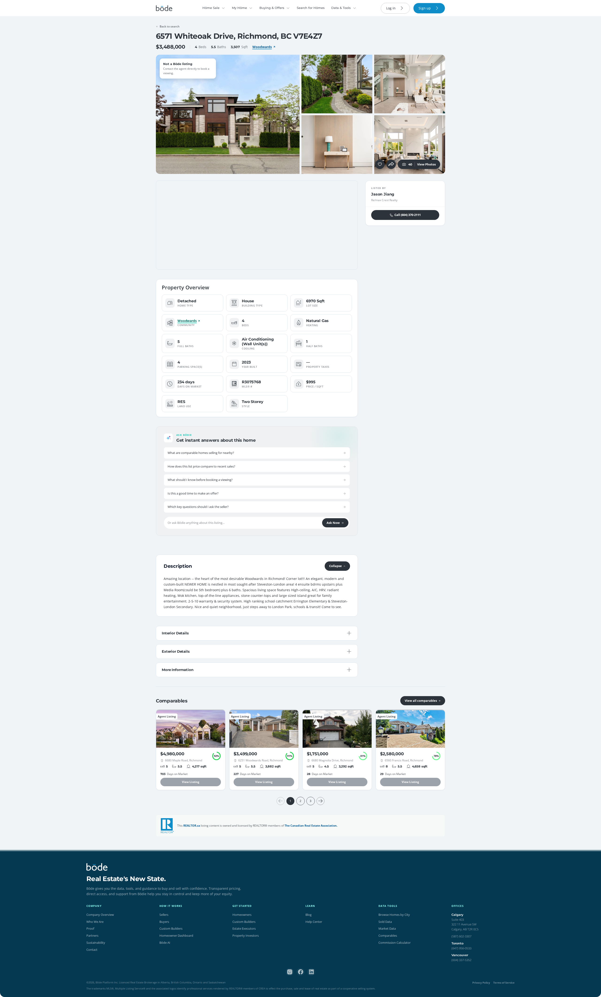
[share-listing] (391, 164)
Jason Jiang (382, 194)
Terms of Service (504, 982)
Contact (91, 949)
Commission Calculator (394, 942)
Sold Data (385, 922)
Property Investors (245, 935)
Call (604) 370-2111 (407, 215)
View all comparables (421, 700)
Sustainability (95, 942)
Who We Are (95, 922)
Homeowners (241, 915)
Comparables (387, 935)
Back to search (170, 26)
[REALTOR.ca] (167, 825)
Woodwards (262, 47)
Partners (92, 935)
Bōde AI (164, 942)
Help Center (313, 922)
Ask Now (333, 523)
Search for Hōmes (311, 8)
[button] (162, 114)
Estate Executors (244, 928)
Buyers (164, 922)
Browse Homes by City (394, 915)
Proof (90, 928)
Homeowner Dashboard (176, 935)
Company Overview (100, 915)
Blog (308, 915)
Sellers (163, 915)
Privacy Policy (481, 982)
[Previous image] (162, 114)
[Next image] (293, 114)
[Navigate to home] (164, 8)
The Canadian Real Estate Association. (311, 826)
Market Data (387, 928)
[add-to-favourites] (380, 164)
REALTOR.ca (191, 826)
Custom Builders (170, 928)
